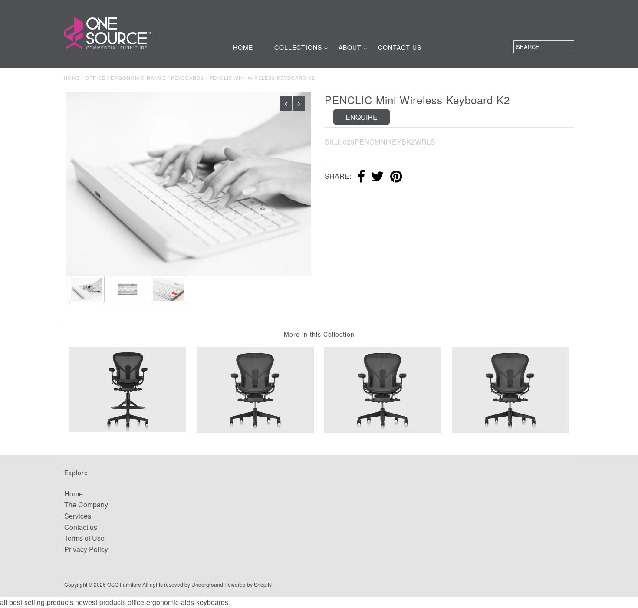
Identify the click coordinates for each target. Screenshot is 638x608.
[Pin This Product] (396, 177)
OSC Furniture (124, 584)
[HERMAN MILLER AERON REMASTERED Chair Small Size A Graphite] (255, 389)
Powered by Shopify (248, 584)
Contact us (80, 527)
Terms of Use (84, 538)
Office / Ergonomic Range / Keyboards (144, 77)
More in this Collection (319, 334)
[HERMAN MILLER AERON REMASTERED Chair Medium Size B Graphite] (510, 389)
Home (72, 77)
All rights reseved (162, 584)
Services (77, 516)
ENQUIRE (361, 117)
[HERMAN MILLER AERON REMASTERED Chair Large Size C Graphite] (382, 389)
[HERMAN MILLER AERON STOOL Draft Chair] (127, 389)
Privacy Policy (86, 549)
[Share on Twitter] (377, 177)
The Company (86, 504)
